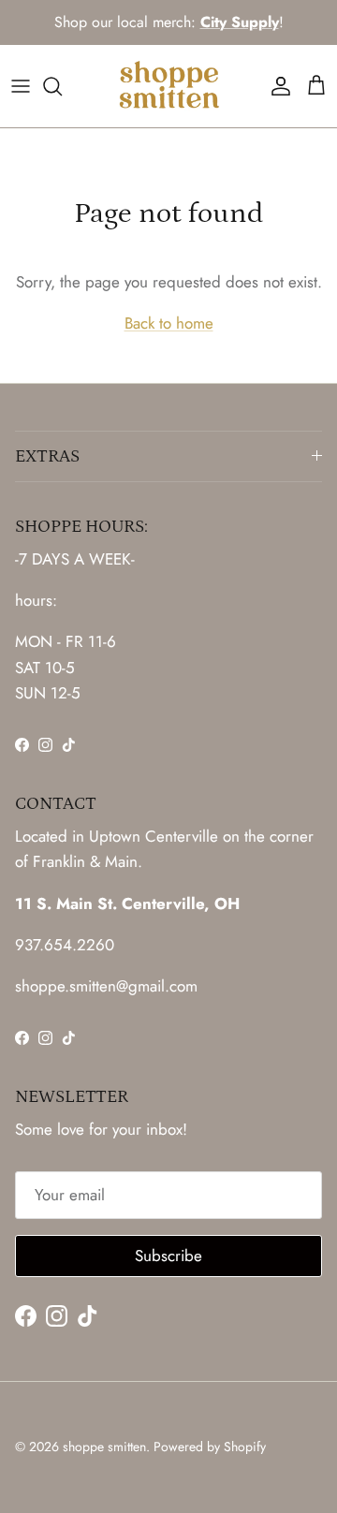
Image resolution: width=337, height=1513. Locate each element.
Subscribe (168, 1255)
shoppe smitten (104, 1446)
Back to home (169, 323)
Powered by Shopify (210, 1446)
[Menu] (20, 86)
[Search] (61, 86)
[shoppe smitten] (168, 86)
